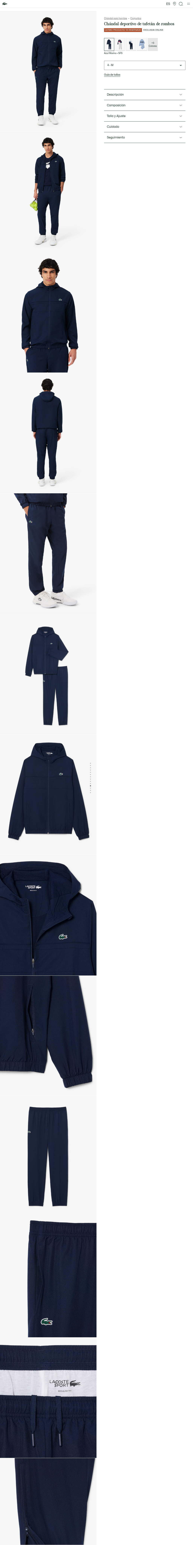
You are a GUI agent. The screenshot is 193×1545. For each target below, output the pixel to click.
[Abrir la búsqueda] (181, 3)
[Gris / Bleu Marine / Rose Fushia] (120, 44)
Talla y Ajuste (116, 116)
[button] (174, 3)
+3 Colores (153, 44)
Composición (116, 105)
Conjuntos (135, 18)
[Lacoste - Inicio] (5, 4)
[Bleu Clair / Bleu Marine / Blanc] (142, 44)
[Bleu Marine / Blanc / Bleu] (131, 44)
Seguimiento (116, 137)
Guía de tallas (112, 75)
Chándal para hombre (115, 18)
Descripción (115, 94)
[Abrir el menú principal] (188, 4)
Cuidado (113, 126)
